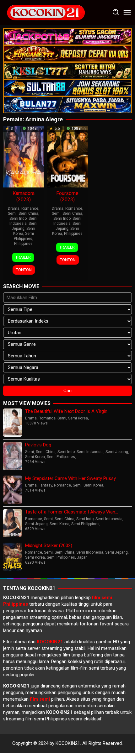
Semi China (28, 213)
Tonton (24, 269)
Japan (82, 557)
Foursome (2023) (67, 196)
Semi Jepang (116, 452)
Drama (13, 208)
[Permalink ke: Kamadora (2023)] (23, 156)
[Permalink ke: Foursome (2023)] (67, 156)
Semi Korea (78, 418)
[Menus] (127, 13)
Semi (12, 213)
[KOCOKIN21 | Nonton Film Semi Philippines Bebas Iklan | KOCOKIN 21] (45, 12)
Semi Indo (18, 218)
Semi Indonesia (90, 452)
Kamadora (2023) (24, 196)
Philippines (23, 243)
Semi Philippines (61, 457)
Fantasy (45, 485)
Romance (29, 208)
